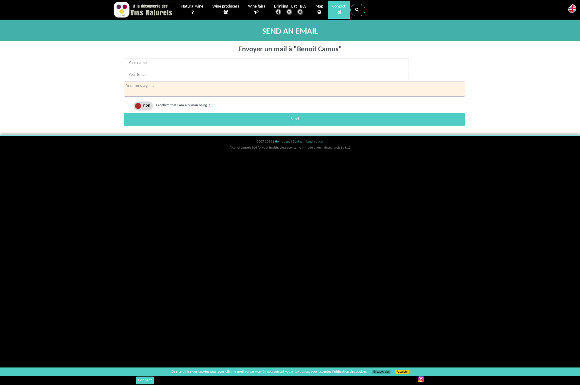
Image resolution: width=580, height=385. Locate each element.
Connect (145, 380)
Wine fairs (256, 6)
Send (295, 119)
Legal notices (315, 141)
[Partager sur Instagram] (421, 379)
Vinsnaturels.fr (143, 10)
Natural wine (192, 6)
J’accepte (402, 372)
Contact (339, 6)
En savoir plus (381, 372)
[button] (357, 10)
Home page (283, 141)
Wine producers (225, 6)
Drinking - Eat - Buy (290, 6)
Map (319, 6)
